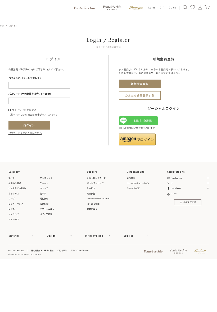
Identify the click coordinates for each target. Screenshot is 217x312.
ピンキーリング (15, 203)
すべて (11, 177)
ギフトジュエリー (48, 208)
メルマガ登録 (189, 202)
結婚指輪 (44, 203)
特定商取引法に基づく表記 (42, 250)
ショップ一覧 (133, 188)
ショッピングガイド (96, 177)
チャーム (44, 183)
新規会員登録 (139, 84)
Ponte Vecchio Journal (98, 198)
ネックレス (13, 193)
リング (11, 198)
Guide (173, 7)
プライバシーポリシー (79, 250)
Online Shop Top (16, 250)
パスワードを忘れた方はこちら (25, 133)
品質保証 (91, 193)
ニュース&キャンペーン (138, 183)
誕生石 (43, 193)
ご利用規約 (61, 250)
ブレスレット (46, 177)
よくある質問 (93, 203)
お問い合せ (92, 208)
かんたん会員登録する (139, 95)
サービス (91, 188)
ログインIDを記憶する (24, 110)
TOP (2, 25)
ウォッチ (44, 188)
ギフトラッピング (95, 183)
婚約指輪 (44, 198)
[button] (137, 139)
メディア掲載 (46, 214)
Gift (162, 7)
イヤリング (13, 214)
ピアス (11, 208)
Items (152, 7)
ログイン (29, 125)
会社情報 (131, 177)
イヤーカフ (13, 219)
